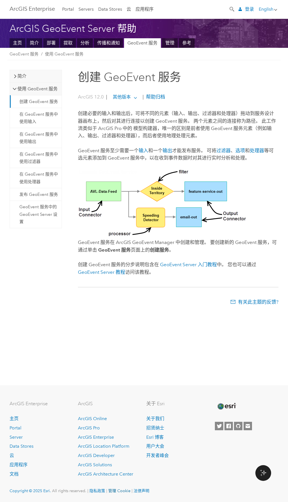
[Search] (232, 8)
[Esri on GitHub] (238, 426)
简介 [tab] (21, 76)
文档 (14, 474)
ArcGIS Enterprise (32, 8)
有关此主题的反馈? (258, 302)
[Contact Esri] (248, 426)
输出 (167, 150)
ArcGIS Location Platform (103, 446)
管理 (169, 43)
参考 (186, 43)
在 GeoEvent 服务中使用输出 (38, 138)
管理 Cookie (119, 490)
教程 (101, 272)
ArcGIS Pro (89, 428)
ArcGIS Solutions (95, 464)
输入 (143, 150)
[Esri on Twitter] (219, 426)
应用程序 (145, 9)
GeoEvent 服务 (142, 43)
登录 (249, 9)
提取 (68, 43)
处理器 (257, 150)
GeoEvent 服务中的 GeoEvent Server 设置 (38, 214)
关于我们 (155, 418)
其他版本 (122, 97)
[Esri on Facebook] (228, 426)
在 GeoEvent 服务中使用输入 (38, 118)
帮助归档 (155, 97)
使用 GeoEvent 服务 (64, 54)
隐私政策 (97, 490)
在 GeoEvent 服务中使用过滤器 (38, 158)
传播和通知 (108, 43)
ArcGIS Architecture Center (105, 474)
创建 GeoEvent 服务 (38, 101)
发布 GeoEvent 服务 (38, 194)
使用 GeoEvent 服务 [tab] (37, 88)
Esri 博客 (155, 437)
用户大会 (155, 446)
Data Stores (110, 9)
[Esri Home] (226, 406)
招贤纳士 (155, 428)
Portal (68, 9)
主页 (17, 43)
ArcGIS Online (92, 418)
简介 (34, 43)
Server (16, 437)
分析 (84, 43)
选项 (240, 150)
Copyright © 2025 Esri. (30, 490)
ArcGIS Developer (96, 455)
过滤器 (223, 150)
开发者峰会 (157, 455)
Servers (86, 9)
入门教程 (188, 264)
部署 (51, 43)
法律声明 (141, 490)
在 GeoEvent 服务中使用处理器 (38, 178)
